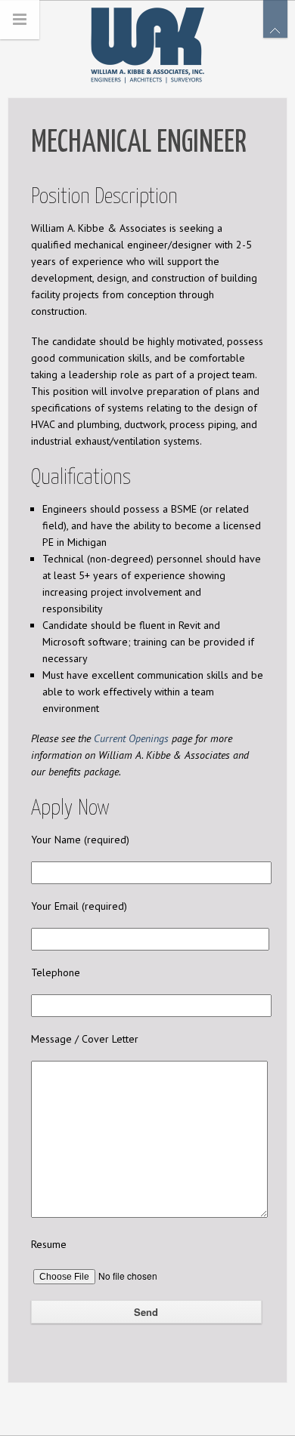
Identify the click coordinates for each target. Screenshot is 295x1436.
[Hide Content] (275, 19)
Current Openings (131, 738)
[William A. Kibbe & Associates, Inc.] (147, 42)
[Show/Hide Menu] (19, 19)
